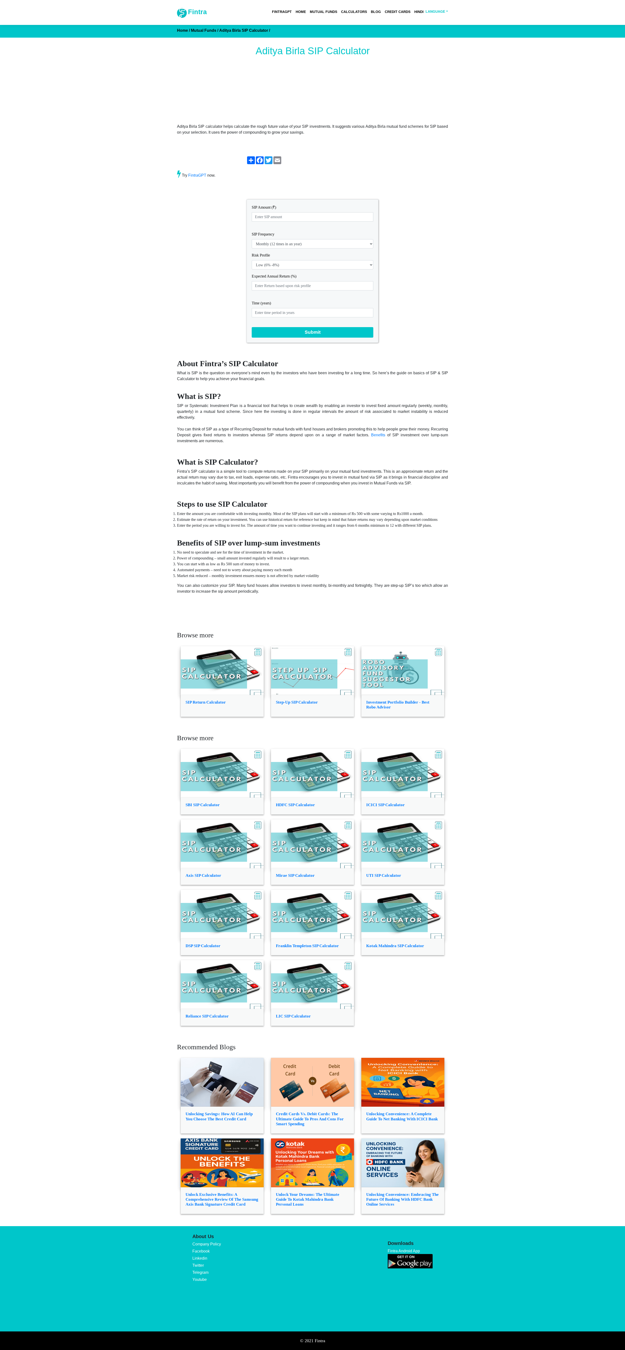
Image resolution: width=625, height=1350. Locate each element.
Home (301, 12)
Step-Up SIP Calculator (297, 702)
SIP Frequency (263, 234)
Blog (376, 12)
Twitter (198, 1265)
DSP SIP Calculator (203, 945)
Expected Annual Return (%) (274, 276)
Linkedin (199, 1258)
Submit (313, 332)
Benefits (378, 435)
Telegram (200, 1272)
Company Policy (206, 1244)
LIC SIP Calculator (293, 1016)
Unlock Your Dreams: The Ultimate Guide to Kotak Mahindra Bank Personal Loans (307, 1199)
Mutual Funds (323, 12)
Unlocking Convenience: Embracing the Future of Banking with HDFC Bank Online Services (402, 1199)
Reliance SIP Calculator (207, 1016)
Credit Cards (397, 12)
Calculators (354, 12)
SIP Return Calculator (206, 702)
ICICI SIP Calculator (385, 805)
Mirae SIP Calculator (295, 875)
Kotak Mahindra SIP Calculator (395, 945)
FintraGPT (282, 12)
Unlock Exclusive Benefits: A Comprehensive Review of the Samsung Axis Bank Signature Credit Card (222, 1199)
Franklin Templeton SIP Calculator (307, 945)
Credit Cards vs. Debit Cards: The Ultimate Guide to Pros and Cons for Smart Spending (310, 1119)
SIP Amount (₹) (264, 207)
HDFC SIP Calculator (295, 805)
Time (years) (261, 303)
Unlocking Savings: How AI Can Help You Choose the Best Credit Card (219, 1116)
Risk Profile (261, 255)
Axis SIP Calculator (203, 875)
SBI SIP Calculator (203, 805)
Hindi (419, 12)
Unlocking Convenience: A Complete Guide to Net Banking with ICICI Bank (402, 1116)
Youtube (199, 1279)
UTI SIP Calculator (383, 875)
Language (435, 11)
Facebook (201, 1251)
